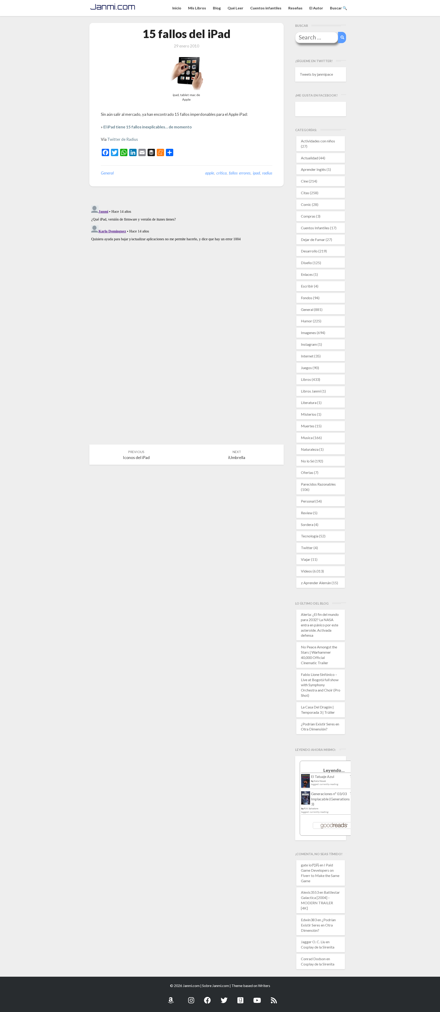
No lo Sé (307, 461)
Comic (306, 204)
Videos (306, 571)
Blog (217, 8)
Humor (306, 321)
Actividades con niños (318, 141)
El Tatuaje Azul (322, 776)
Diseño (306, 262)
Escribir (307, 286)
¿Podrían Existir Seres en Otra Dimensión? (318, 925)
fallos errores (239, 172)
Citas (305, 193)
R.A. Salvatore (311, 808)
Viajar (305, 559)
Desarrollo (309, 251)
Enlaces (307, 274)
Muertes (307, 426)
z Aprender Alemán (316, 583)
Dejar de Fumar (313, 239)
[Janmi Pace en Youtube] (257, 997)
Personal (308, 501)
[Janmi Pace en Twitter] (224, 997)
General (107, 172)
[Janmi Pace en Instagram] (191, 997)
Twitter (307, 547)
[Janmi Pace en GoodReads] (240, 997)
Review (306, 513)
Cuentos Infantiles (315, 228)
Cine (304, 181)
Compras (308, 216)
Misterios (308, 414)
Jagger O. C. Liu (313, 942)
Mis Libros (197, 8)
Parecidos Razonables (318, 484)
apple (209, 172)
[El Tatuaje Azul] (305, 783)
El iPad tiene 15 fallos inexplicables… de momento (147, 126)
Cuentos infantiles (265, 8)
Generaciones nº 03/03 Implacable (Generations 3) (330, 798)
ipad (256, 172)
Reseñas (295, 8)
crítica (221, 172)
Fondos (306, 298)
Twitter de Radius (122, 139)
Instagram (309, 344)
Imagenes (308, 332)
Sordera (307, 524)
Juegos (306, 367)
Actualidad (309, 158)
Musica (307, 437)
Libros (306, 379)
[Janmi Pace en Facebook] (207, 997)
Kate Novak (320, 781)
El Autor (316, 8)
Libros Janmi (311, 391)
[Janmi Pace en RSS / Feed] (273, 997)
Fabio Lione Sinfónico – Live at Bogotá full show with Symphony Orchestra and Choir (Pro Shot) (320, 684)
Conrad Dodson (313, 959)
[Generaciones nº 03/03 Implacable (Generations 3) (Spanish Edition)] (305, 799)
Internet (307, 356)
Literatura (308, 402)
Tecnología (309, 536)
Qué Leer (235, 8)
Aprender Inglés (313, 169)
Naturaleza (310, 449)
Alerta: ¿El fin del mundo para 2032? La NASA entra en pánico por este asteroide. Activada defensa (320, 624)
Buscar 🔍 (338, 8)
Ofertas (307, 472)
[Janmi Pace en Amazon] (171, 997)
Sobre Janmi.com (215, 985)
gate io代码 (310, 865)
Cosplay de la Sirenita (317, 947)
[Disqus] (186, 261)
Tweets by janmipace (316, 74)
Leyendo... (334, 770)
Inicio (176, 8)
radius (267, 172)
